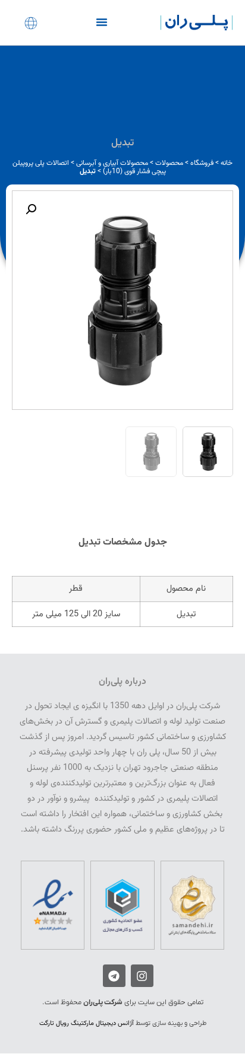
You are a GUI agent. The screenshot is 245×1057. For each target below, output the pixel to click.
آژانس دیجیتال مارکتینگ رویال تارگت (86, 1023)
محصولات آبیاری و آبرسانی (112, 163)
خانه (227, 163)
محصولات (169, 163)
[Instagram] (142, 975)
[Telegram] (114, 975)
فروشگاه (201, 163)
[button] (102, 22)
